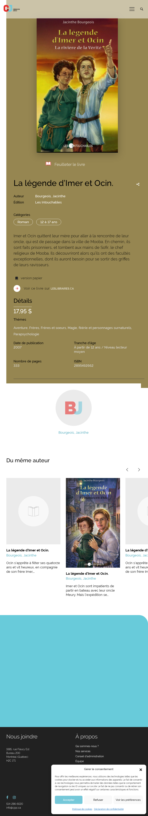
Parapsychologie (26, 334)
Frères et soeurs (53, 328)
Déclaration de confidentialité (109, 809)
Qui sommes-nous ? (87, 746)
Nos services (82, 751)
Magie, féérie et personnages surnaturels (99, 328)
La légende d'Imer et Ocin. (27, 550)
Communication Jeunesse (12, 8)
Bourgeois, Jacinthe (50, 196)
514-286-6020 (14, 803)
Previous (127, 469)
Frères (34, 328)
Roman (23, 222)
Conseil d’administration (89, 756)
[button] (141, 769)
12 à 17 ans (48, 222)
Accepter (68, 800)
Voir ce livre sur (49, 288)
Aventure (21, 328)
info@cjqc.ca (13, 807)
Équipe (79, 761)
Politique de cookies (82, 809)
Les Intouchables (48, 202)
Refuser (98, 800)
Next (139, 469)
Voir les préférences (128, 800)
